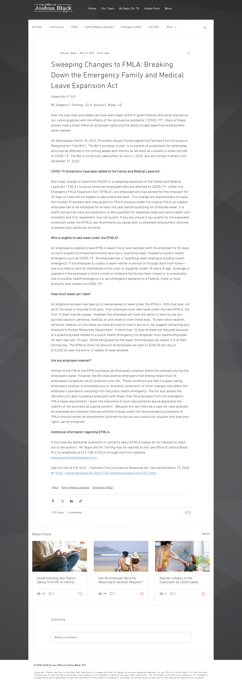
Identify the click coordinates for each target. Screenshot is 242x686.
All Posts (37, 27)
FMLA (74, 27)
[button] (108, 7)
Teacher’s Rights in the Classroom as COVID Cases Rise (179, 580)
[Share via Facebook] (53, 501)
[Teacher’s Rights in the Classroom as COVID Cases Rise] (182, 556)
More (170, 27)
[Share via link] (80, 501)
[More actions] (188, 53)
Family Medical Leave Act (99, 27)
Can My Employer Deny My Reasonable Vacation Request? (120, 580)
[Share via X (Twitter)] (62, 501)
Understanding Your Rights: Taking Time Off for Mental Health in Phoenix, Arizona (56, 580)
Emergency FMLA (131, 27)
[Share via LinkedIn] (71, 501)
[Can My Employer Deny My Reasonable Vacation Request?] (121, 556)
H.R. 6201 (154, 27)
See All (206, 534)
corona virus (57, 27)
